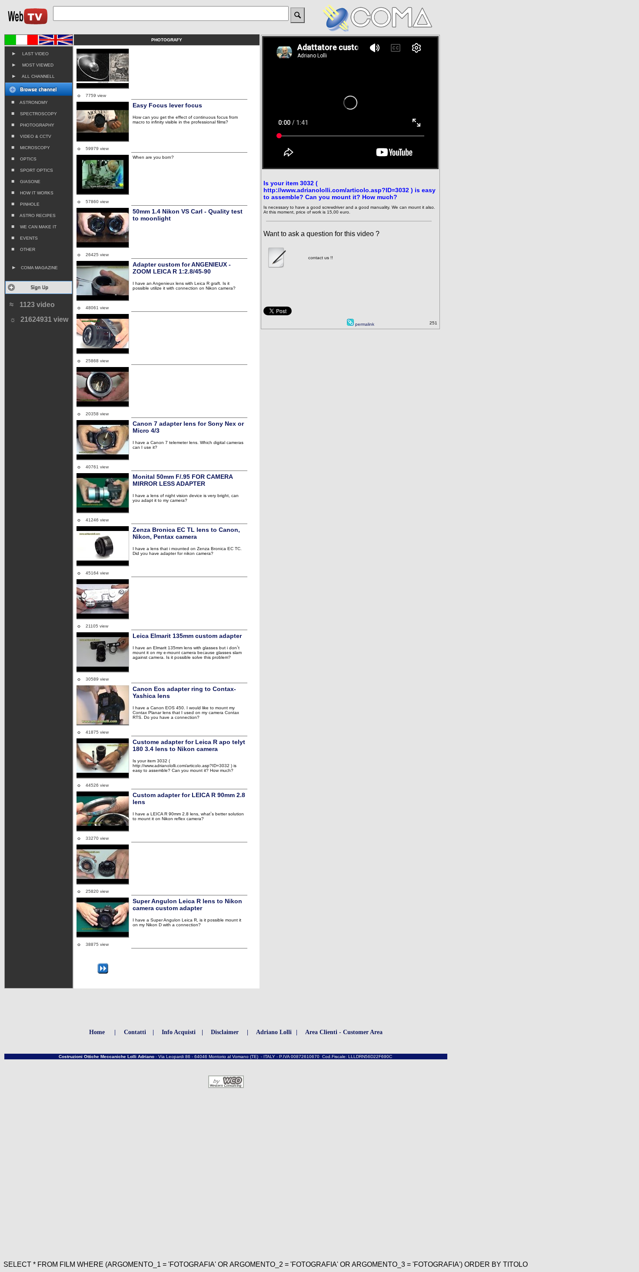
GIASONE (25, 181)
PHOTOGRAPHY (32, 125)
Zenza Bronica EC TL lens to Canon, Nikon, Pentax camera (186, 533)
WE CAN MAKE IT (34, 227)
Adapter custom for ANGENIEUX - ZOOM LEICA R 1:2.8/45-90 (182, 268)
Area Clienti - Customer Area (344, 1032)
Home (97, 1032)
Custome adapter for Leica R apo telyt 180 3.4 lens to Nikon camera (189, 745)
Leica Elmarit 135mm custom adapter (187, 635)
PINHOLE (25, 204)
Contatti (135, 1032)
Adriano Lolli (274, 1032)
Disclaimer (225, 1032)
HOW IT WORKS (32, 193)
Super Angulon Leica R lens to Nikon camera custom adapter (187, 904)
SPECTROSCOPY (34, 113)
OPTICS (24, 159)
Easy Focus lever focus (167, 105)
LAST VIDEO (30, 53)
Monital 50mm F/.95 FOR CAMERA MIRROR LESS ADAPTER (183, 480)
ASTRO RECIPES (33, 215)
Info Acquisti (179, 1032)
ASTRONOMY (29, 102)
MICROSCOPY (30, 147)
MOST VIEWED (32, 65)
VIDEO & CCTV (31, 136)
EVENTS (24, 238)
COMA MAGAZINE (34, 267)
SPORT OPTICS (32, 170)
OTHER (23, 249)
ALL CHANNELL (33, 76)
